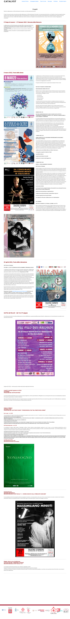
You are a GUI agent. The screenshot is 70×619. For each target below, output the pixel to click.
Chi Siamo (56, 1)
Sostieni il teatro (62, 1)
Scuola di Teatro (25, 1)
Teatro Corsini (43, 1)
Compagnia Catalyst (34, 1)
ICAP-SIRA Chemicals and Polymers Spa (19, 291)
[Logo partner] (4, 610)
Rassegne (50, 1)
